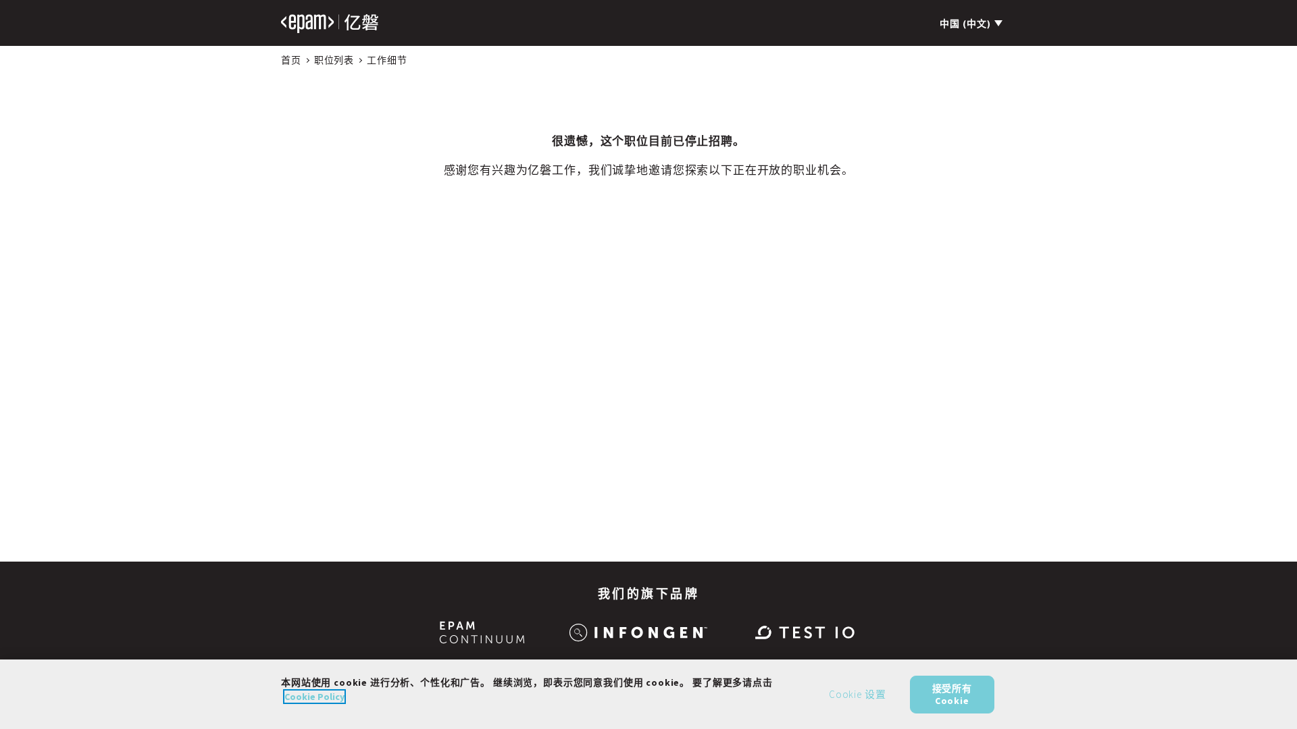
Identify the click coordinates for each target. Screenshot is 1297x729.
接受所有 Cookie (952, 694)
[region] (648, 694)
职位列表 (334, 60)
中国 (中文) (965, 24)
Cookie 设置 (857, 694)
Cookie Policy (314, 697)
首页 (291, 60)
